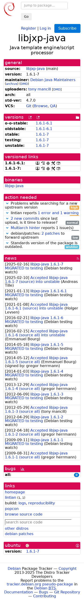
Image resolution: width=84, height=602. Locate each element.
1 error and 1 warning (58, 213)
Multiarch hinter (25, 228)
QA (53, 106)
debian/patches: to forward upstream (41, 236)
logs (22, 503)
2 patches (51, 233)
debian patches (19, 534)
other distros (16, 528)
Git (28, 106)
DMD (24, 84)
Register (28, 28)
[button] (7, 203)
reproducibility (41, 503)
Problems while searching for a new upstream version (41, 206)
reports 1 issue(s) (44, 228)
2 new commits (25, 218)
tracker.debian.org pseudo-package (40, 584)
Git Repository (67, 592)
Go (26, 16)
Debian (14, 568)
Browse (41, 106)
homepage (15, 492)
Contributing (44, 596)
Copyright (68, 568)
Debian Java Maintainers (52, 80)
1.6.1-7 (42, 134)
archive (11, 84)
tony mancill (39, 89)
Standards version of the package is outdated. (41, 245)
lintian (10, 497)
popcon (12, 508)
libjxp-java (35, 68)
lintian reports (44, 213)
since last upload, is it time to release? (41, 221)
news (11, 258)
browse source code (23, 514)
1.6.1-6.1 (44, 123)
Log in (45, 28)
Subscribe (67, 28)
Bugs (43, 592)
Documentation (18, 592)
